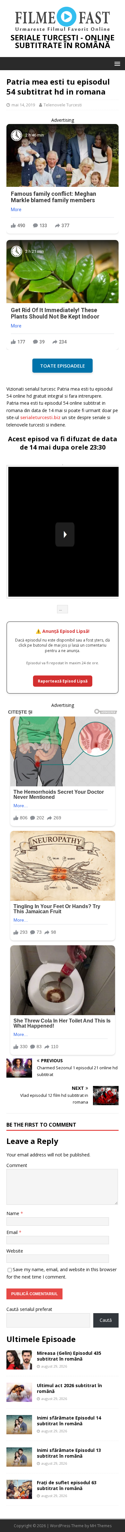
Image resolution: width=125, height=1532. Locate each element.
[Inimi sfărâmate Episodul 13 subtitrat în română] (19, 1463)
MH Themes (101, 1525)
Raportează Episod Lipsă (63, 681)
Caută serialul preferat (29, 1309)
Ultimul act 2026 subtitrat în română (69, 1388)
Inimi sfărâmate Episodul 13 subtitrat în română (69, 1453)
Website (14, 1251)
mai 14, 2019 (23, 105)
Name (13, 1213)
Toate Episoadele (62, 365)
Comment (16, 1165)
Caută (106, 1320)
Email (12, 1232)
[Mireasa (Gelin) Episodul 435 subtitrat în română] (19, 1365)
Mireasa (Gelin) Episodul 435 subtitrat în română (69, 1356)
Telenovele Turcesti (63, 105)
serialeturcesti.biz (40, 417)
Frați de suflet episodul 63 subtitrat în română (66, 1485)
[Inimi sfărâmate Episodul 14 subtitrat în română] (19, 1430)
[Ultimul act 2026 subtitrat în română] (19, 1398)
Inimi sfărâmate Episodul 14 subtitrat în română (69, 1421)
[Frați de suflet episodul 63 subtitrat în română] (19, 1495)
